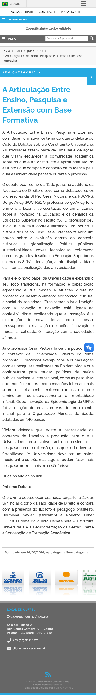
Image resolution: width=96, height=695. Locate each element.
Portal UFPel (18, 19)
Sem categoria (19, 72)
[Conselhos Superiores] (13, 583)
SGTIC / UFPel (63, 687)
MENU (11, 38)
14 (41, 51)
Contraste (47, 12)
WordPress (55, 684)
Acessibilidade (22, 12)
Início (6, 51)
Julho (30, 51)
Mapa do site (71, 12)
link (39, 475)
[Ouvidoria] (66, 583)
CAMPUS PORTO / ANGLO (29, 616)
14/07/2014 (35, 552)
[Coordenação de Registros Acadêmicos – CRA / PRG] (40, 583)
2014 (18, 51)
